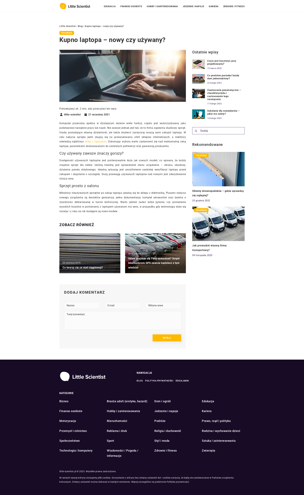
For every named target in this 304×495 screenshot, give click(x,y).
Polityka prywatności (159, 380)
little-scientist (72, 114)
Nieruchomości (117, 421)
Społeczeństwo (69, 440)
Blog (140, 380)
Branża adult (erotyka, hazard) (127, 401)
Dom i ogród (162, 401)
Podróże (160, 421)
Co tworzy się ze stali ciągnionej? (83, 267)
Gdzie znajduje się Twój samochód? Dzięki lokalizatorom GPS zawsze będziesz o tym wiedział (154, 263)
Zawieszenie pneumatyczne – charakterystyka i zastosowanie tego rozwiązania (224, 95)
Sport (110, 440)
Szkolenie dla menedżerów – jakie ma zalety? (223, 112)
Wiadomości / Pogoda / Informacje (122, 453)
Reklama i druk (117, 431)
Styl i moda (162, 440)
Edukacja (110, 6)
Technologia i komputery (76, 450)
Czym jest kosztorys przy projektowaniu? (221, 62)
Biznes (63, 401)
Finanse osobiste (131, 6)
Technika (66, 33)
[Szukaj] (196, 131)
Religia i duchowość (167, 431)
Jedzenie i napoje (193, 6)
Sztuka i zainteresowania (219, 440)
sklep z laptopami (96, 141)
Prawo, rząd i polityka (216, 421)
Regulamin (182, 380)
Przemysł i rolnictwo (73, 431)
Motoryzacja (67, 421)
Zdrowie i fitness (234, 6)
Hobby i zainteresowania (162, 6)
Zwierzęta (208, 450)
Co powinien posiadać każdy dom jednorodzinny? (223, 77)
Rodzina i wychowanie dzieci (221, 431)
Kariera (213, 6)
